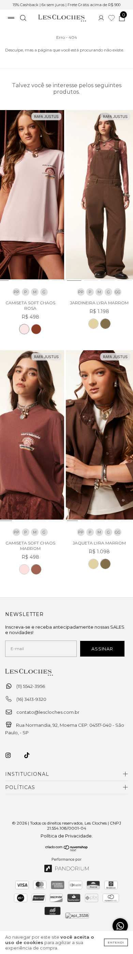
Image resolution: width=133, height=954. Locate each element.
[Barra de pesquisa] (23, 18)
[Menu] (11, 18)
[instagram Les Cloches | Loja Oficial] (12, 755)
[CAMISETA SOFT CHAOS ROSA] (24, 329)
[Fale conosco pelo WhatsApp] (120, 926)
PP (16, 292)
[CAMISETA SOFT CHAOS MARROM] (36, 329)
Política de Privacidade (66, 835)
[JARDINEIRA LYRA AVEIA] (93, 324)
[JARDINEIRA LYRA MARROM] (105, 324)
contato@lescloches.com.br (47, 712)
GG (117, 292)
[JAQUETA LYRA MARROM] (105, 564)
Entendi (116, 942)
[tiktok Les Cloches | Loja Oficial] (31, 755)
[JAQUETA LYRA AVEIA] (93, 564)
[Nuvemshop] (66, 849)
